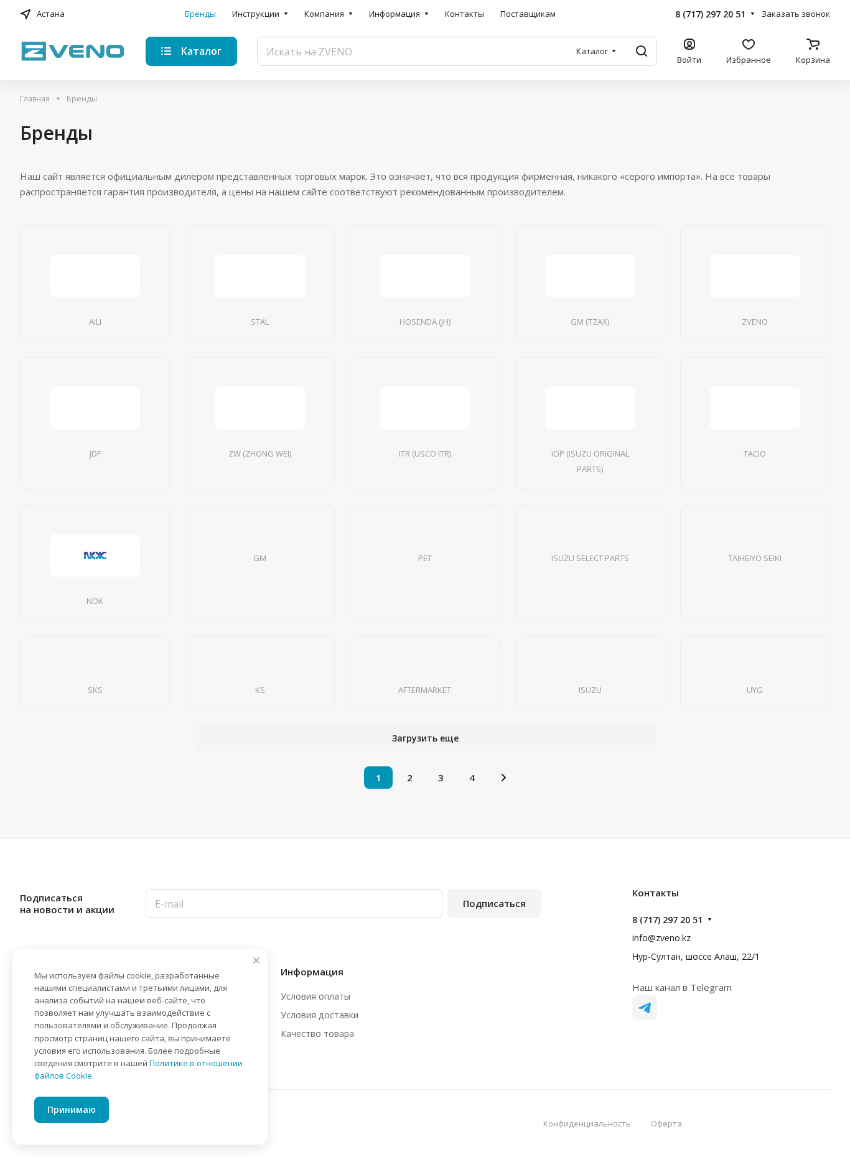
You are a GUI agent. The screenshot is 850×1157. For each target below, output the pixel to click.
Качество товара (317, 1033)
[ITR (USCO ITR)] (425, 408)
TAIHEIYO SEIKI (755, 558)
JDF (95, 453)
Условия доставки (319, 1015)
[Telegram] (644, 1007)
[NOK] (95, 555)
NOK (94, 600)
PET (425, 558)
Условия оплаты (315, 996)
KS (260, 689)
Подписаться (494, 903)
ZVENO (755, 321)
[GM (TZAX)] (590, 276)
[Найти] (641, 51)
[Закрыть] (256, 960)
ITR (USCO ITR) (425, 453)
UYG (755, 689)
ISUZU (590, 689)
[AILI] (95, 276)
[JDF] (95, 408)
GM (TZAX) (590, 321)
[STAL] (260, 276)
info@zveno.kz (661, 938)
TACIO (755, 453)
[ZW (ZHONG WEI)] (260, 408)
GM (259, 558)
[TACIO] (755, 408)
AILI (95, 321)
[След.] (503, 777)
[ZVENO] (755, 276)
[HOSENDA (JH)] (425, 276)
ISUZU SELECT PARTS (590, 558)
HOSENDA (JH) (425, 321)
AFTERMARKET (424, 689)
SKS (95, 689)
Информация (312, 971)
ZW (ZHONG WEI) (259, 453)
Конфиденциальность (587, 1123)
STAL (260, 321)
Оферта (666, 1123)
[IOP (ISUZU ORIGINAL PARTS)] (590, 408)
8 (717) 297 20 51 (710, 14)
